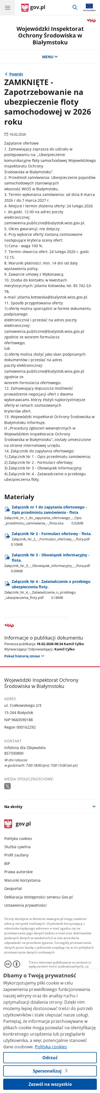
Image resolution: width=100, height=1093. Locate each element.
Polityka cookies (18, 838)
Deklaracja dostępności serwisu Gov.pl (38, 896)
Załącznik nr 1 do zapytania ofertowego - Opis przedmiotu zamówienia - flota (45, 515)
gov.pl (23, 824)
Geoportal (13, 888)
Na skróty (13, 806)
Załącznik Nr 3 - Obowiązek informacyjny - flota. (47, 562)
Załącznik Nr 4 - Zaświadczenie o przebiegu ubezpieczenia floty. (47, 589)
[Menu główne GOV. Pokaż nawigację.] (7, 7)
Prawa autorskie (18, 871)
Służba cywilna (17, 846)
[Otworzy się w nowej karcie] (8, 786)
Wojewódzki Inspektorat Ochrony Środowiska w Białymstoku (50, 35)
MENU (48, 56)
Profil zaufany (16, 854)
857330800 (13, 753)
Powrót (16, 74)
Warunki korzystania (22, 880)
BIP (7, 863)
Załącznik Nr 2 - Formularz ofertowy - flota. (51, 539)
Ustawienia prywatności (25, 905)
